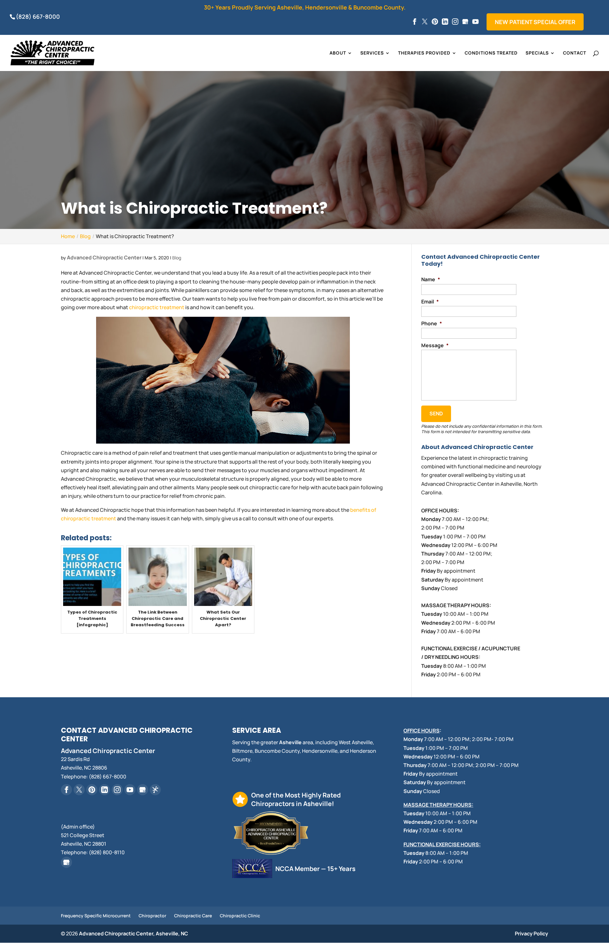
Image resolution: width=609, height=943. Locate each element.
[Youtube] (475, 22)
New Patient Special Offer (535, 22)
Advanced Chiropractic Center (104, 257)
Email (430, 301)
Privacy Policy (531, 933)
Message (435, 345)
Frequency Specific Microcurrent (96, 916)
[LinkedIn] (445, 22)
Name (430, 279)
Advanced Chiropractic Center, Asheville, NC (133, 933)
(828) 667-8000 (38, 16)
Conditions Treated (491, 53)
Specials (537, 53)
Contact (574, 53)
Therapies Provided (424, 53)
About (338, 53)
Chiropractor (152, 916)
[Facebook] (414, 22)
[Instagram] (455, 22)
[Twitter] (425, 22)
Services (372, 53)
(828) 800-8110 (107, 852)
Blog (176, 258)
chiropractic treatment (156, 307)
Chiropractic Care (193, 916)
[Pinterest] (435, 22)
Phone (431, 323)
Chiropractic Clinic (240, 916)
